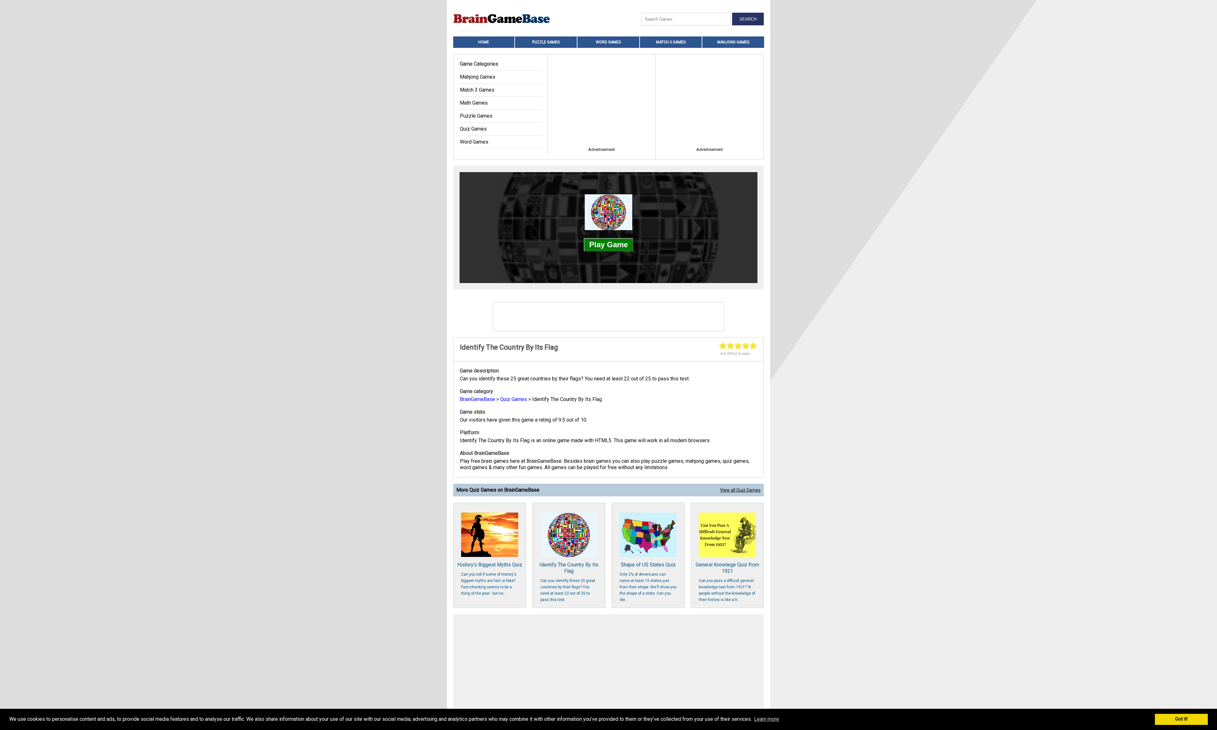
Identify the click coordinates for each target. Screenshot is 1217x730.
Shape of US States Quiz (648, 582)
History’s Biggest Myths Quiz (489, 579)
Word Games (608, 42)
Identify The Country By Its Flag (568, 582)
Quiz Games (473, 129)
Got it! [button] (1181, 719)
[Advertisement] (608, 661)
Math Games (474, 103)
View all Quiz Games (740, 490)
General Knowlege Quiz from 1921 (727, 582)
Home (483, 42)
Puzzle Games (546, 42)
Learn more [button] (766, 719)
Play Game (608, 244)
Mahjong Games (733, 42)
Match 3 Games (671, 42)
